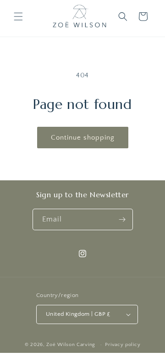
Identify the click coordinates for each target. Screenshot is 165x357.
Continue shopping (83, 137)
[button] (18, 16)
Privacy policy (122, 344)
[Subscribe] (122, 219)
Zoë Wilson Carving (70, 344)
